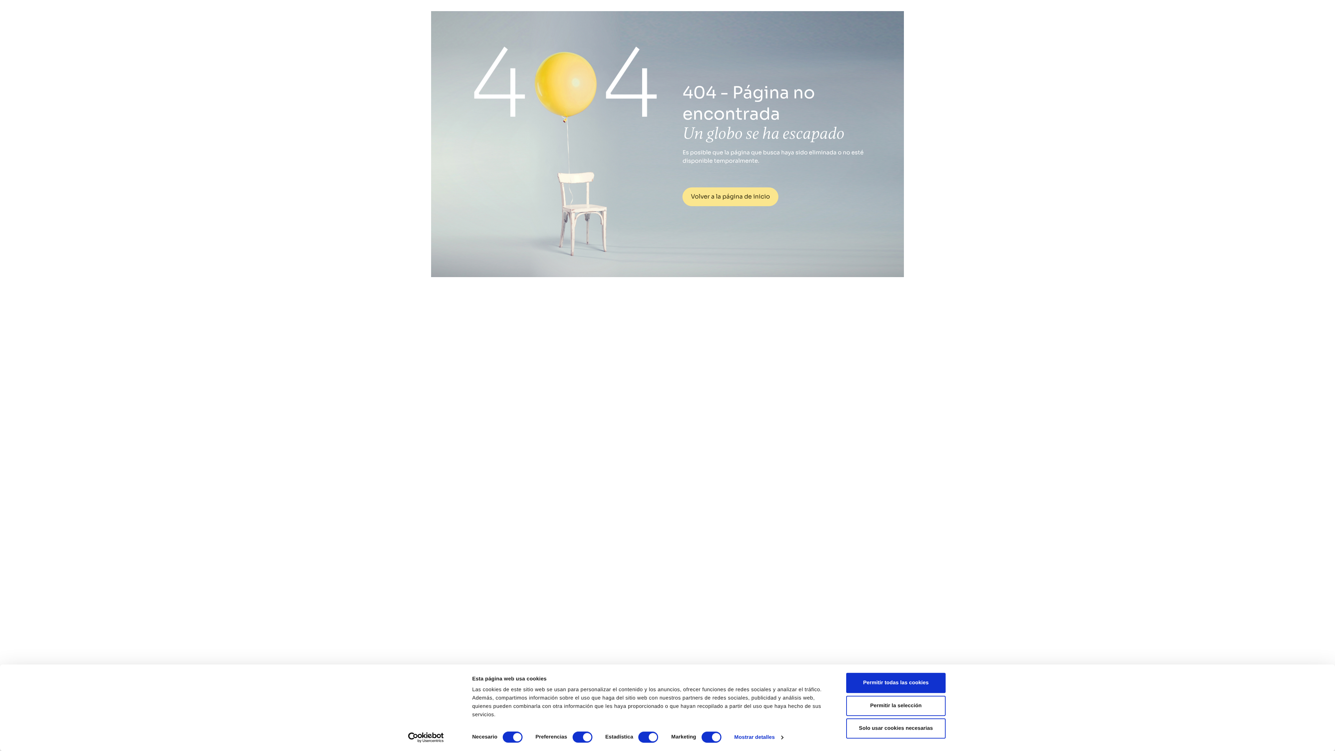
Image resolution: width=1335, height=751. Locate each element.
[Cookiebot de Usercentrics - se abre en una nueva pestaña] (426, 737)
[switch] (582, 737)
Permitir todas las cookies (896, 683)
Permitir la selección (896, 706)
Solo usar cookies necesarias (896, 728)
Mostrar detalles (754, 737)
